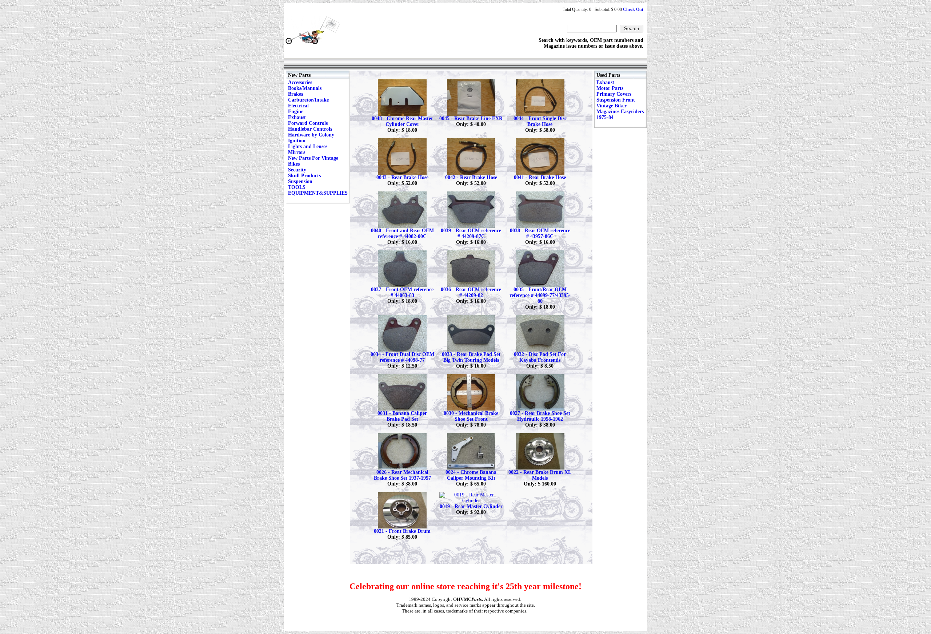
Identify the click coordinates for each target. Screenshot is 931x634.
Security (297, 170)
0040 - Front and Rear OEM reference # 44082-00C (402, 233)
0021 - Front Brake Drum (402, 531)
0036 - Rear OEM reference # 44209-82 (471, 292)
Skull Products (304, 175)
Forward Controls (308, 123)
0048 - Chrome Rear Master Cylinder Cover (402, 121)
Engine (295, 111)
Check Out (633, 9)
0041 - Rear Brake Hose (540, 177)
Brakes (295, 94)
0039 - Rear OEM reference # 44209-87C (471, 233)
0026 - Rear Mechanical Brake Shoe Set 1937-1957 (402, 475)
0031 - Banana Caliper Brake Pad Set (402, 416)
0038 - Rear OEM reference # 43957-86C (540, 233)
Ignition (296, 140)
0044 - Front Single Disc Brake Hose (540, 121)
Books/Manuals (304, 88)
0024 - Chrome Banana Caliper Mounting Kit (470, 475)
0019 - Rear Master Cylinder (471, 506)
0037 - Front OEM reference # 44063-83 (402, 292)
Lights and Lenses (307, 146)
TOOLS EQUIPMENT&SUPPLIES (318, 190)
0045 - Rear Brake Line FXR (471, 118)
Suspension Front (615, 100)
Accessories (300, 82)
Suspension (300, 181)
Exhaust (297, 117)
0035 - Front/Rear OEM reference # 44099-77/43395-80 (540, 295)
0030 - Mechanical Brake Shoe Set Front (471, 416)
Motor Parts (609, 88)
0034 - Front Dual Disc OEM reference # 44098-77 (402, 357)
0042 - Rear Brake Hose (471, 177)
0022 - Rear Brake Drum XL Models (539, 475)
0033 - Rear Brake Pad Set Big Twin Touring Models (471, 357)
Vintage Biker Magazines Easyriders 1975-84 (620, 111)
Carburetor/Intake (308, 100)
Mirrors (296, 152)
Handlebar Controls (310, 129)
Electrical (298, 105)
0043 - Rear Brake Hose (402, 177)
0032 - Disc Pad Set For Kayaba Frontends (540, 357)
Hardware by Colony (311, 135)
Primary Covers (613, 94)
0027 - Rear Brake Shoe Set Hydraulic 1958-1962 (540, 416)
